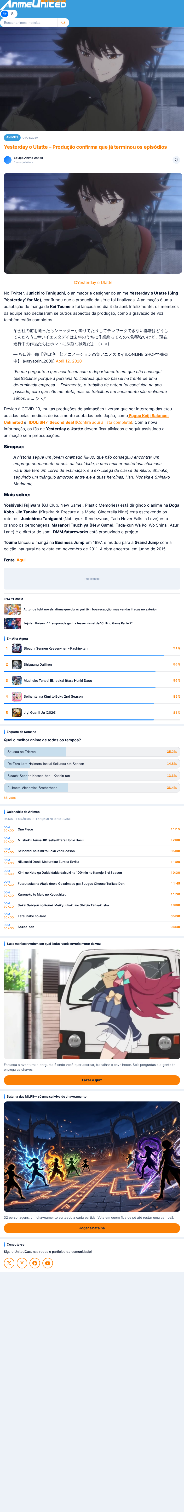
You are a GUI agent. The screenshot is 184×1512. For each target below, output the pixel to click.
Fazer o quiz (92, 1080)
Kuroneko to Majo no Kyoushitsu (42, 894)
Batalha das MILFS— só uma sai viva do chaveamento (46, 1096)
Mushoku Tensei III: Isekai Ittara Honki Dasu (58, 680)
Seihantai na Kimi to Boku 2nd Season (53, 696)
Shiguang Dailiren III (39, 664)
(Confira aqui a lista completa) (104, 422)
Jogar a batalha (92, 1228)
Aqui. (22, 560)
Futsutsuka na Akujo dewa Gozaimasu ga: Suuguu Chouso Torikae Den (71, 883)
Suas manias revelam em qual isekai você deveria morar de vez (53, 944)
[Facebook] (34, 1263)
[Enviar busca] (63, 22)
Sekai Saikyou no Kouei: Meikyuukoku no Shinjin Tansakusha (63, 905)
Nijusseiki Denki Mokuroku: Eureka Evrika (48, 862)
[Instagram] (22, 1263)
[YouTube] (47, 1263)
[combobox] (29, 22)
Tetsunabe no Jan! (32, 916)
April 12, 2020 (69, 361)
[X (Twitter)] (9, 1263)
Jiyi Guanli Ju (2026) (40, 712)
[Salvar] (176, 160)
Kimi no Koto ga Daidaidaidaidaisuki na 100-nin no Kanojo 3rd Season (70, 872)
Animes (12, 137)
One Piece (25, 829)
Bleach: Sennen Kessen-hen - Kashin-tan (55, 648)
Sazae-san (26, 927)
